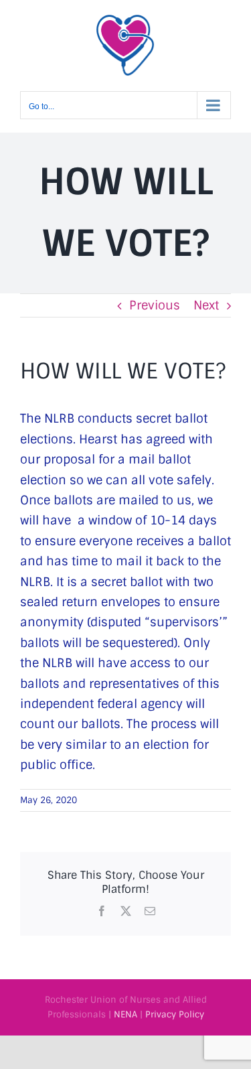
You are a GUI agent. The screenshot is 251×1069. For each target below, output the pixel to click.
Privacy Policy (174, 1014)
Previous (154, 305)
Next (206, 305)
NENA (125, 1014)
